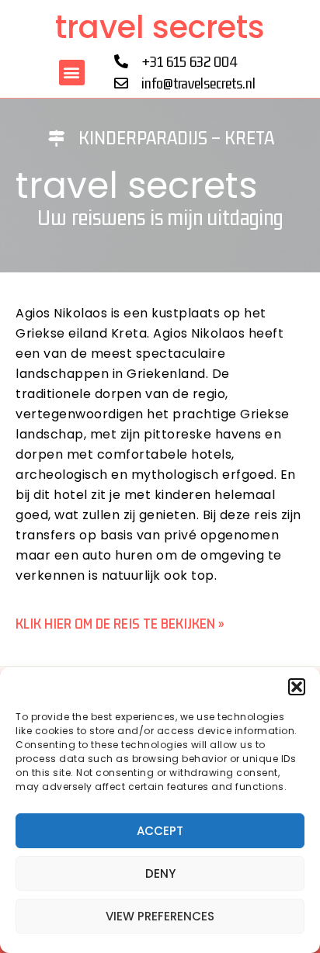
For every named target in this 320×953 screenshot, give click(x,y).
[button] (296, 687)
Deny (160, 873)
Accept (160, 831)
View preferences (160, 916)
